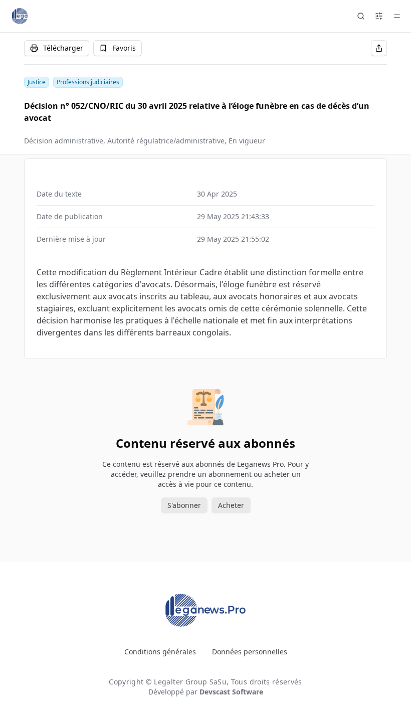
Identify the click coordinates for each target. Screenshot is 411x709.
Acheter (231, 505)
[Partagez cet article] (379, 48)
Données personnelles (249, 651)
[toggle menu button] (397, 16)
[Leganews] (170, 16)
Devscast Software (231, 691)
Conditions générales (160, 651)
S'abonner (184, 505)
